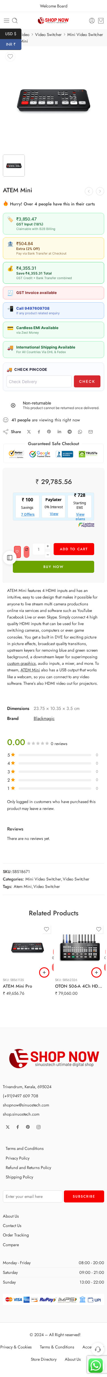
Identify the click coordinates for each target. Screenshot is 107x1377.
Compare (11, 1245)
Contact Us (12, 1225)
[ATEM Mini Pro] (89, 191)
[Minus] (48, 555)
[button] (44, 972)
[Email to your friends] (90, 431)
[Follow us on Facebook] (17, 1127)
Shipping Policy (19, 1177)
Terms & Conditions (57, 1347)
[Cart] (101, 20)
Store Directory (43, 1359)
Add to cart (74, 549)
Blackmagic (44, 718)
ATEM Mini (30, 670)
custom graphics (21, 663)
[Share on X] (29, 432)
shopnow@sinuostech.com (26, 1105)
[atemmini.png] (53, 100)
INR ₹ (13, 44)
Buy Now (53, 566)
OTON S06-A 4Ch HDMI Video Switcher (79, 986)
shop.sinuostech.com (21, 1114)
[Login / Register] (91, 20)
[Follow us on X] (8, 1127)
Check (87, 381)
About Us (11, 1216)
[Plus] (48, 546)
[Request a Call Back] (97, 1349)
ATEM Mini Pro (17, 986)
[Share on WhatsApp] (80, 431)
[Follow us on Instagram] (38, 1127)
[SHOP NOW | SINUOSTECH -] (54, 20)
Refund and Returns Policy (28, 1167)
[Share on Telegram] (69, 431)
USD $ (13, 33)
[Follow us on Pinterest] (28, 1127)
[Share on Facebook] (39, 432)
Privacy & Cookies (16, 1347)
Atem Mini (23, 886)
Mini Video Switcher (85, 34)
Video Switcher (76, 879)
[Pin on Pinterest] (49, 431)
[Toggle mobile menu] (6, 20)
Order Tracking (16, 1235)
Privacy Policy (17, 1158)
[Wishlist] (46, 929)
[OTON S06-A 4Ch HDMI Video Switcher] (79, 948)
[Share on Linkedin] (59, 431)
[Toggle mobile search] (15, 20)
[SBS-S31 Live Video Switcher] (100, 191)
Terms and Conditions (25, 1148)
